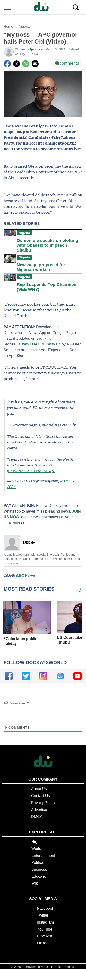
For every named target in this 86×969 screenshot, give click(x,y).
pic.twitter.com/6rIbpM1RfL (31, 470)
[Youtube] (77, 676)
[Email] (35, 63)
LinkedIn (44, 943)
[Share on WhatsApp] (25, 63)
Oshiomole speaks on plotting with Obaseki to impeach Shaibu (47, 245)
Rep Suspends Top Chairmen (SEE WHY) (46, 287)
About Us (39, 789)
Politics (37, 862)
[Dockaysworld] (43, 7)
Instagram (45, 922)
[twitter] (26, 676)
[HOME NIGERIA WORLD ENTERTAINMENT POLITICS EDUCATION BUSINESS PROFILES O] (43, 7)
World (36, 849)
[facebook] (9, 676)
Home (8, 26)
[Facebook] (7, 63)
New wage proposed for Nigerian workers (41, 267)
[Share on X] (16, 63)
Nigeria (24, 26)
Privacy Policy (43, 803)
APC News (25, 575)
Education (39, 876)
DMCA (37, 817)
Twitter (42, 915)
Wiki (35, 883)
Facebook (45, 908)
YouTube (44, 929)
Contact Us (40, 796)
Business (39, 869)
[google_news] (60, 676)
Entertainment (43, 856)
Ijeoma (35, 49)
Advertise (39, 810)
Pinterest (44, 936)
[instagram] (43, 676)
